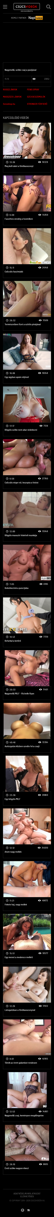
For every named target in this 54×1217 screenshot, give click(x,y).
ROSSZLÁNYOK (10, 89)
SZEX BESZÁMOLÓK (36, 97)
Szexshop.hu (9, 104)
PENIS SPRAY (33, 89)
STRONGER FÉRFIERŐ (37, 104)
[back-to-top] (48, 1208)
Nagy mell (27, 147)
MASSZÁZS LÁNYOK (12, 97)
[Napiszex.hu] (36, 18)
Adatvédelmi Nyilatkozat (27, 1193)
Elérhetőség (27, 1196)
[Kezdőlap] (27, 6)
